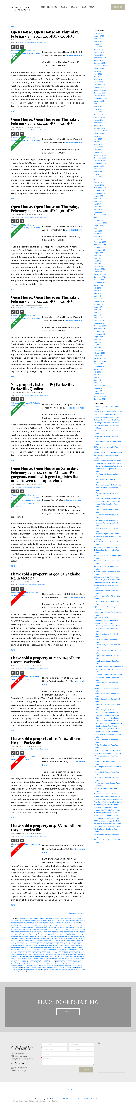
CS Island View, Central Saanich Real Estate (44, 922)
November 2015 (100, 361)
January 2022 (99, 185)
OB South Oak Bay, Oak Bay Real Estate (54, 940)
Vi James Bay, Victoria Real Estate (31, 967)
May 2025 (97, 76)
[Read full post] (26, 58)
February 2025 (99, 85)
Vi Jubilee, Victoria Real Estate (49, 967)
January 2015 (99, 388)
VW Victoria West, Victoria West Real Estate (60, 971)
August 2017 (98, 307)
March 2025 (98, 82)
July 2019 (97, 255)
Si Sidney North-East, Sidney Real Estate (64, 951)
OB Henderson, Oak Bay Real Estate (107, 582)
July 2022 (97, 169)
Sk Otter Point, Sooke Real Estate (57, 954)
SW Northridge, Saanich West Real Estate (73, 960)
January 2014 (99, 394)
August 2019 (98, 253)
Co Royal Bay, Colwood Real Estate (31, 920)
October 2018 (99, 280)
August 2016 (98, 337)
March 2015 (98, 383)
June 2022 (98, 171)
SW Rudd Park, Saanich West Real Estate (67, 962)
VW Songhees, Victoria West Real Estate (31, 585)
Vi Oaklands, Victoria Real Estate (66, 967)
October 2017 (99, 304)
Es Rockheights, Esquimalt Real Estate (44, 927)
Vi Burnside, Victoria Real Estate (63, 963)
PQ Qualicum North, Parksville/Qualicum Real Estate (29, 944)
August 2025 (99, 68)
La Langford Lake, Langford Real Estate (40, 931)
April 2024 (98, 112)
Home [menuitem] (42, 7)
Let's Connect (68, 1012)
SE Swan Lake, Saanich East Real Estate (42, 951)
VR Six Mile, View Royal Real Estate (71, 969)
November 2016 (100, 329)
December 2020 (100, 215)
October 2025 (99, 63)
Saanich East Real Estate (50, 944)
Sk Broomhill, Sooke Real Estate (23, 954)
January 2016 (99, 356)
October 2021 (99, 190)
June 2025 (98, 74)
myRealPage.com (72, 1090)
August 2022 (99, 166)
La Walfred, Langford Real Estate (69, 933)
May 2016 (97, 345)
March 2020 (98, 239)
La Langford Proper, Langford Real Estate (63, 931)
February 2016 (99, 353)
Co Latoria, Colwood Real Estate (106, 417)
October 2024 (99, 96)
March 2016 (98, 350)
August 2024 (99, 101)
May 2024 (98, 109)
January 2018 (99, 301)
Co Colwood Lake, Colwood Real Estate (29, 918)
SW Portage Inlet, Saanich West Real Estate (22, 962)
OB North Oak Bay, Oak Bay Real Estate (32, 940)
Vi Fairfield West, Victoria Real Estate (47, 965)
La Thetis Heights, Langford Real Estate (49, 933)
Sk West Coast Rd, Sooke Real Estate (54, 956)
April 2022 (98, 177)
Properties (52, 7)
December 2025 (100, 58)
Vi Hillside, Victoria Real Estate (105, 807)
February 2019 (99, 269)
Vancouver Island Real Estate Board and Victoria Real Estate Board (73, 1099)
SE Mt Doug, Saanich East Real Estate (30, 949)
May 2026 (97, 44)
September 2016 (100, 334)
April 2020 (98, 236)
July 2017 (97, 309)
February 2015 (99, 385)
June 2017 (97, 312)
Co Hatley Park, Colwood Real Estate (48, 918)
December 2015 (100, 358)
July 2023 (97, 136)
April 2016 (97, 347)
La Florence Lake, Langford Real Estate (33, 929)
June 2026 (98, 41)
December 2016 (100, 326)
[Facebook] (12, 1063)
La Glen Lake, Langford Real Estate (53, 929)
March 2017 (98, 318)
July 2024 (97, 104)
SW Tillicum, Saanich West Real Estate (44, 963)
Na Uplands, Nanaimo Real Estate (62, 935)
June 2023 (98, 139)
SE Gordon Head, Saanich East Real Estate (36, 947)
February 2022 (99, 182)
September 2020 (100, 223)
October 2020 (99, 220)
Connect (118, 7)
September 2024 (100, 98)
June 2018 (97, 291)
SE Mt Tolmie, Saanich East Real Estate (51, 949)
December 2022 (100, 155)
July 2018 (97, 288)
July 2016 (97, 339)
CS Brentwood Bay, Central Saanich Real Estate (70, 920)
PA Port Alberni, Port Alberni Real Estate (25, 942)
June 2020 (98, 231)
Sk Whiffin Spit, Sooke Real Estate (73, 956)
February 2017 (99, 320)
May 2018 (97, 293)
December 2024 (100, 90)
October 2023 (99, 128)
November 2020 (100, 217)
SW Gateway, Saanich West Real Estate (42, 958)
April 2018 (97, 296)
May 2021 (97, 204)
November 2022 (100, 158)
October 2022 (99, 161)
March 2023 (98, 147)
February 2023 (99, 150)
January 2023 (99, 152)
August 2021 (98, 196)
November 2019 (100, 244)
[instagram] (16, 1063)
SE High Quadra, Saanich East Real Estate (59, 947)
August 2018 (98, 285)
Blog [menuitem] (84, 7)
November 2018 (100, 277)
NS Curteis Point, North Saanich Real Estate (33, 936)
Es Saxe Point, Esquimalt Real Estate (65, 927)
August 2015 (98, 369)
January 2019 (99, 272)
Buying (64, 7)
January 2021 (99, 212)
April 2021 (97, 207)
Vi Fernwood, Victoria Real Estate (66, 965)
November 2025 (100, 60)
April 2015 (97, 380)
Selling (74, 7)
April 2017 (97, 315)
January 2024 (99, 120)
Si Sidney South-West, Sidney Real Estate (58, 953)
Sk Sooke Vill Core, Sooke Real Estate (108, 723)
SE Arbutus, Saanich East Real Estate (68, 944)
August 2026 (99, 36)
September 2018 (100, 282)
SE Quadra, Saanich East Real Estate (71, 949)
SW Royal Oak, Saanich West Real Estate (44, 962)
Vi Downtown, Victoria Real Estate (29, 487)
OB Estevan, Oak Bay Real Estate (49, 938)
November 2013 (100, 399)
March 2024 (98, 114)
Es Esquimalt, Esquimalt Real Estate (32, 925)
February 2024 (99, 117)
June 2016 (97, 342)
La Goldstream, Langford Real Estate (73, 929)
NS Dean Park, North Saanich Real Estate (57, 936)
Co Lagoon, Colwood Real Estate (67, 918)
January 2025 (99, 87)
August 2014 (98, 391)
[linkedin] (19, 1063)
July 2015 (97, 372)
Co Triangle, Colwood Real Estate (49, 920)
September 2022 (100, 163)
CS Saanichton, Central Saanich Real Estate (67, 922)
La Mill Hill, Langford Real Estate (106, 520)
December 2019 (100, 242)
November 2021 (100, 188)
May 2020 (98, 234)
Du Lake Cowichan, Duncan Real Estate (61, 924)
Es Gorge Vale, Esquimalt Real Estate (52, 925)
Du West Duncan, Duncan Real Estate (108, 460)
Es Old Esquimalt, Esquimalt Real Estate (22, 927)
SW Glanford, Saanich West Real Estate (63, 958)
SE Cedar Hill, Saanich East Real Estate (63, 945)
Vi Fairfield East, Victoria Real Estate (27, 965)
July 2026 (97, 39)
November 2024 (100, 93)
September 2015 (100, 366)
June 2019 (97, 258)
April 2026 (98, 47)
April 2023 (98, 144)
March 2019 (98, 266)
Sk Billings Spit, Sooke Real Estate (106, 710)
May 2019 (97, 261)
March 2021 (98, 209)
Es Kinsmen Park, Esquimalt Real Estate (74, 925)
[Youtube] (23, 1063)
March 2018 (98, 299)
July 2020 (97, 228)
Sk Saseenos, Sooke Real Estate (75, 954)
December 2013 (100, 396)
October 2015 (99, 364)
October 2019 (99, 247)
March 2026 (98, 49)
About (91, 7)
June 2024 (98, 106)
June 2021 (97, 201)
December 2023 (100, 123)
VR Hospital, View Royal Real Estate (51, 969)
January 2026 (99, 55)
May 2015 (97, 377)
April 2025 (98, 79)
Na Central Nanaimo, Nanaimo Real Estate (41, 935)
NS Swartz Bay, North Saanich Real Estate (29, 938)
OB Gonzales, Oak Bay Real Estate (67, 938)
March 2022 (98, 179)
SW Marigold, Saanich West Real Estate (51, 960)
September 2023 (100, 131)
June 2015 (97, 375)
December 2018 (100, 274)
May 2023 (97, 142)
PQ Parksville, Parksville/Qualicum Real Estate (33, 43)
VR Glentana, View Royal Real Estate (31, 969)
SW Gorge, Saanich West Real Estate (108, 750)
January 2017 (99, 323)
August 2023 (99, 133)
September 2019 (100, 250)
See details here (74, 55)
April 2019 (97, 263)
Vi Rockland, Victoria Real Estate (106, 818)
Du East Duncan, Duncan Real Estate (40, 924)
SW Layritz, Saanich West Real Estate (30, 960)
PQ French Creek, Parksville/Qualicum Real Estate (50, 942)
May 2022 (97, 174)
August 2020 (99, 226)
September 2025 (100, 66)
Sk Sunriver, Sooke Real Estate (36, 956)
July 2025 (97, 71)
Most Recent (99, 33)
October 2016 (99, 331)
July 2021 (97, 198)
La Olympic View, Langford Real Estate (28, 933)
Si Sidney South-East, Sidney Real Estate (35, 953)
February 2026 (99, 52)
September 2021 (100, 193)
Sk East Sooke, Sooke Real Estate (40, 954)
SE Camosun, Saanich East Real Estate (42, 945)
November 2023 (100, 125)
